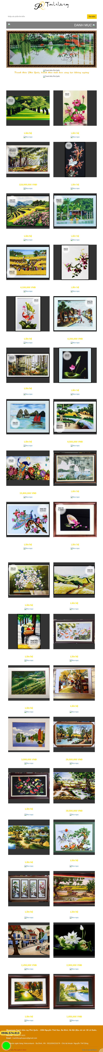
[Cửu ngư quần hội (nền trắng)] (74, 631)
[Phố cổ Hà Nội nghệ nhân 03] (74, 683)
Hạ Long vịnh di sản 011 (28, 436)
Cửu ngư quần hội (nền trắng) (74, 651)
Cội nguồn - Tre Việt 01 (28, 385)
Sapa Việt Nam (29, 703)
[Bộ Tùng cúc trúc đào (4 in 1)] (29, 888)
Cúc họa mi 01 (29, 600)
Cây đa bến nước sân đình (29, 857)
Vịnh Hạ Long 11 (28, 754)
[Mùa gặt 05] (28, 262)
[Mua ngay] (28, 137)
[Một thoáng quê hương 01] (74, 785)
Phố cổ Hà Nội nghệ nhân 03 (74, 703)
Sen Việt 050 (75, 385)
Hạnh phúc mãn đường (28, 488)
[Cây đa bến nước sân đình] (29, 837)
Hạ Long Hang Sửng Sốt (75, 488)
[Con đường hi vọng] (28, 108)
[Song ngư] (28, 313)
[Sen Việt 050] (75, 365)
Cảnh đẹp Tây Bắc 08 (28, 231)
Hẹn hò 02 (75, 282)
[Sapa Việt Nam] (29, 683)
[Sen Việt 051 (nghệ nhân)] (75, 108)
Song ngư (28, 333)
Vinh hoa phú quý (28, 539)
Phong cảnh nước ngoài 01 (28, 1011)
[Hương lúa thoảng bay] (74, 888)
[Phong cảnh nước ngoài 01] (29, 991)
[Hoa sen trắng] (74, 940)
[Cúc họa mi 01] (29, 580)
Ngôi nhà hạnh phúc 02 (74, 1011)
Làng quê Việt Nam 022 (75, 436)
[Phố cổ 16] (29, 940)
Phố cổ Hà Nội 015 (75, 333)
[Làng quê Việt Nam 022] (75, 416)
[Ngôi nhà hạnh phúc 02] (74, 991)
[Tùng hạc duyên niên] (74, 837)
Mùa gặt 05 (28, 282)
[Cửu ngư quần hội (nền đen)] (29, 785)
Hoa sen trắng (74, 960)
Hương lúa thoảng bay (74, 908)
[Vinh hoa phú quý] (28, 519)
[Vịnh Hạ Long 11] (29, 734)
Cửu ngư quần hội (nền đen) (29, 805)
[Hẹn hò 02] (75, 262)
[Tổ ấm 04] (75, 159)
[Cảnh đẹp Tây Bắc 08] (28, 211)
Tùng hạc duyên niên (74, 857)
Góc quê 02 (74, 754)
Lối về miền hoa (28, 179)
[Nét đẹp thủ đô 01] (29, 631)
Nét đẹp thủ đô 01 (28, 651)
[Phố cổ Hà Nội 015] (75, 313)
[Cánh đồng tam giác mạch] (74, 580)
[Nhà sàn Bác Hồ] (75, 211)
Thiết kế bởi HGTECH (89, 1050)
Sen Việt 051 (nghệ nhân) (75, 128)
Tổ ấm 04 (75, 179)
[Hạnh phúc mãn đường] (28, 468)
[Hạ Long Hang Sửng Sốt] (75, 468)
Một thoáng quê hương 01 (74, 805)
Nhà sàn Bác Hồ (75, 231)
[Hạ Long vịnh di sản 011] (28, 416)
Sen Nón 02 (75, 539)
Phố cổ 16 (29, 960)
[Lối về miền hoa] (28, 159)
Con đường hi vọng (28, 128)
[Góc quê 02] (74, 734)
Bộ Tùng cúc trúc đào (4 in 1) (29, 908)
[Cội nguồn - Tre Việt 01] (28, 365)
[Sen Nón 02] (75, 519)
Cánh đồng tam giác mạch (74, 600)
